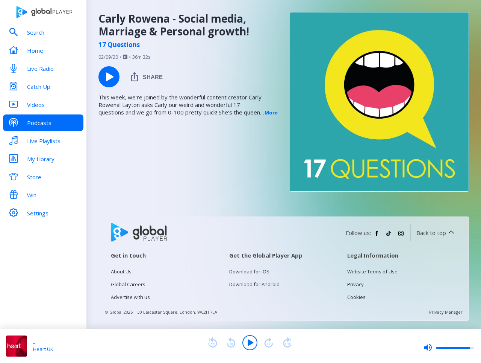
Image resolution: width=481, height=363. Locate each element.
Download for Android (254, 284)
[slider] (448, 348)
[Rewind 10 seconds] (231, 342)
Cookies (356, 297)
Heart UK (43, 349)
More (271, 112)
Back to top (431, 232)
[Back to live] (287, 342)
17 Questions (119, 45)
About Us (121, 271)
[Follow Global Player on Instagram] (401, 236)
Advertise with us (130, 297)
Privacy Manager (446, 312)
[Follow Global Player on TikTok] (389, 236)
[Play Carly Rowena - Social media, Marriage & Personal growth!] (108, 76)
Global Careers (128, 284)
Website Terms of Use (372, 271)
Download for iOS (249, 271)
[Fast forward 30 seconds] (268, 342)
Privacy (355, 284)
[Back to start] (212, 342)
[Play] (249, 342)
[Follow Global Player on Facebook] (377, 236)
